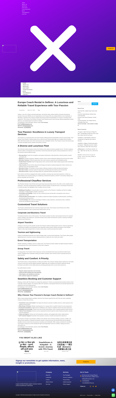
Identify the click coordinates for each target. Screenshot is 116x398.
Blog (23, 10)
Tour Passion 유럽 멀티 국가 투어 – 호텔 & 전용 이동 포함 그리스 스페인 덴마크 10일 (88, 151)
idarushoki (80, 154)
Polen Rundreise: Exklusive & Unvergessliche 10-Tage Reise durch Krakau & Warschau (87, 139)
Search (79, 101)
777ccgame (80, 131)
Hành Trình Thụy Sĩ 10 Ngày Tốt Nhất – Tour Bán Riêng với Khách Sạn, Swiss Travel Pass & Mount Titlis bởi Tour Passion (88, 133)
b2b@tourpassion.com (26, 124)
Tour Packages (26, 9)
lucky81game (80, 137)
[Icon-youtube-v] (98, 386)
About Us (24, 4)
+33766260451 (27, 127)
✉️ (113, 390)
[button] (53, 48)
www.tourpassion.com (27, 125)
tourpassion (22, 110)
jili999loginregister (81, 149)
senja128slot (80, 143)
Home (23, 2)
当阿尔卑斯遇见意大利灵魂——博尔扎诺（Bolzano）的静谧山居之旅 (64, 345)
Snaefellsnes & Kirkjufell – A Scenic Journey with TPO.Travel (46, 345)
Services (24, 6)
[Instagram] (90, 386)
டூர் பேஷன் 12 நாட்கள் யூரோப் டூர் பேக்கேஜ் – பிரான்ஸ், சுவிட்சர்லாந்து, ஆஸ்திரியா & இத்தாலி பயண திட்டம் (87, 156)
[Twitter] (96, 386)
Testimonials (25, 12)
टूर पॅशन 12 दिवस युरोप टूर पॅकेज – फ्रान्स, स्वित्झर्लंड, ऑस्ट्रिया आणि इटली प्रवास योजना (27, 346)
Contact (24, 14)
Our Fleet (25, 7)
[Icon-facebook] (87, 386)
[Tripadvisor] (93, 386)
